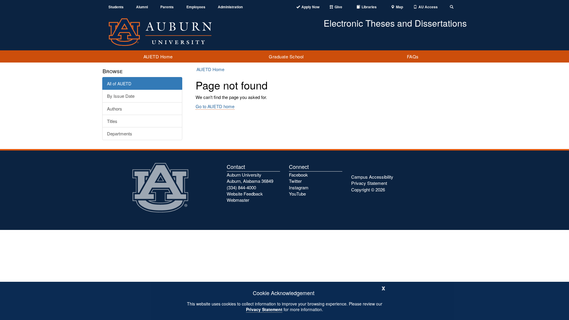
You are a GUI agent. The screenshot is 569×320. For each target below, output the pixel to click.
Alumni (142, 6)
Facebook (298, 175)
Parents (167, 6)
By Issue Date (121, 96)
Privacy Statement (264, 309)
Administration (230, 6)
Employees (195, 6)
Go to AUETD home (215, 106)
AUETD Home (158, 56)
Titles (112, 121)
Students (116, 6)
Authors (114, 108)
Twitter (295, 181)
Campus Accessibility (372, 177)
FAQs (413, 56)
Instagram (299, 187)
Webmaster (238, 200)
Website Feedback (245, 194)
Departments (119, 133)
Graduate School (286, 56)
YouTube (297, 194)
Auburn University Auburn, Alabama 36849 (250, 178)
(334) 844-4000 (241, 187)
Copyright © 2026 (368, 189)
